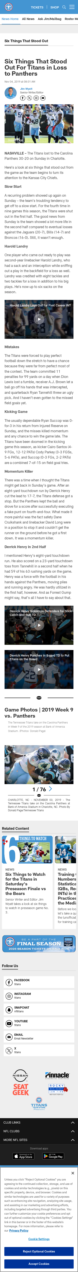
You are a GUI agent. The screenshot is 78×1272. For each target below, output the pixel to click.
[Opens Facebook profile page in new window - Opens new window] (22, 98)
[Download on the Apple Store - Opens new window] (23, 1156)
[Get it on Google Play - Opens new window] (53, 1158)
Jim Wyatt (26, 88)
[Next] (50, 788)
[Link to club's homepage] (8, 5)
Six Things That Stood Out (26, 41)
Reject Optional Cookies (39, 1251)
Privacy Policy (18, 1230)
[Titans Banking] (58, 1076)
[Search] (64, 7)
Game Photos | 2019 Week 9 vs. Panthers (39, 712)
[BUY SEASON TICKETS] (39, 944)
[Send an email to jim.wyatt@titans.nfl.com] (43, 98)
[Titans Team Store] (39, 1104)
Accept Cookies (39, 1263)
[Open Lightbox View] (39, 778)
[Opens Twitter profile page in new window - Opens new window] (29, 98)
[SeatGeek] (21, 1090)
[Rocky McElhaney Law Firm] (58, 1090)
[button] (39, 319)
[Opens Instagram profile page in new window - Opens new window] (36, 98)
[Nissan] (20, 1076)
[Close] (73, 1173)
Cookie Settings (39, 1239)
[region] (39, 1219)
